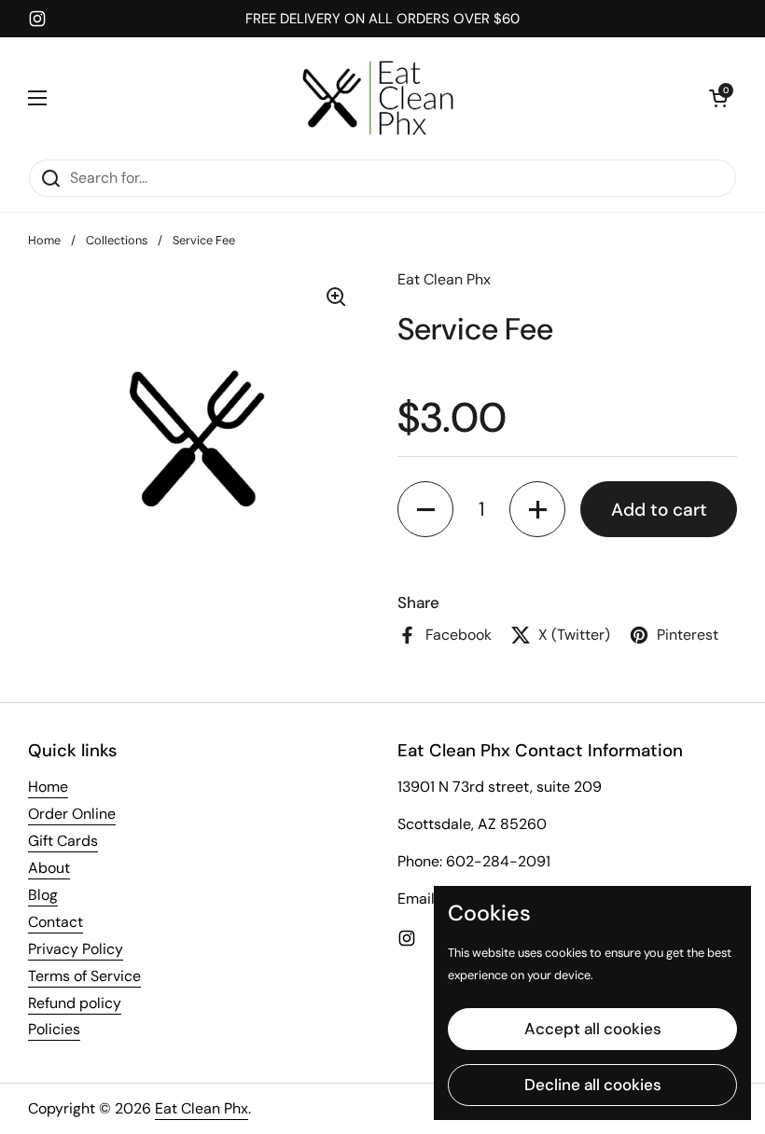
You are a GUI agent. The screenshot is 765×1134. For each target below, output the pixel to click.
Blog (43, 895)
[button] (718, 98)
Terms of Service (84, 976)
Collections (116, 240)
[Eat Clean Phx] (378, 98)
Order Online (72, 813)
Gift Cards (63, 840)
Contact (55, 922)
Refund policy (74, 1003)
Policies (54, 1029)
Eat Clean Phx (201, 1108)
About (49, 868)
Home (44, 240)
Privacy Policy (75, 949)
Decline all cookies (592, 1084)
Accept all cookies (592, 1028)
